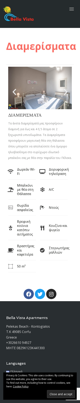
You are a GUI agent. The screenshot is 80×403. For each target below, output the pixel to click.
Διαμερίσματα (25, 115)
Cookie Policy (21, 386)
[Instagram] (51, 294)
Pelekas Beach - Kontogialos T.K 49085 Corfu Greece (28, 332)
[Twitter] (40, 294)
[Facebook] (29, 294)
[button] (14, 92)
